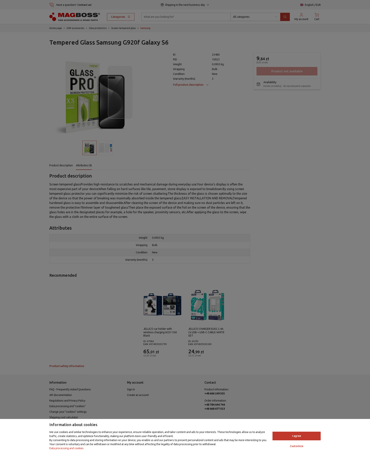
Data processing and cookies (66, 448)
